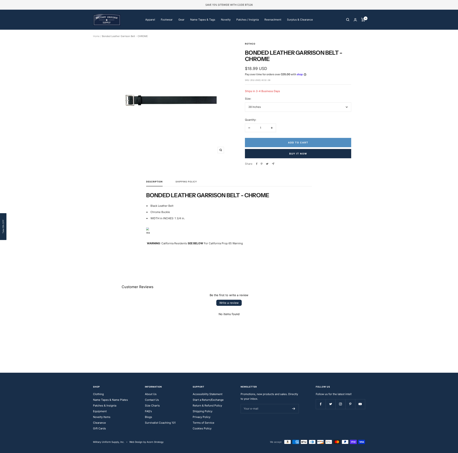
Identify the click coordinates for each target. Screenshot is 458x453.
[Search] (347, 19)
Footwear (167, 19)
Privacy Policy (201, 417)
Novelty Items (101, 417)
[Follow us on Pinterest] (350, 404)
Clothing (98, 394)
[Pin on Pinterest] (261, 164)
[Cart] (363, 19)
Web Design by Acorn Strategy (146, 441)
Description (154, 181)
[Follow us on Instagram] (340, 404)
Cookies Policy (202, 428)
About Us (151, 394)
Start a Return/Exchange (208, 399)
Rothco (250, 43)
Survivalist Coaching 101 (160, 422)
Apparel (150, 19)
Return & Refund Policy (207, 405)
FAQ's (148, 411)
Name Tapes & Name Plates (110, 399)
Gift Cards (99, 428)
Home (96, 36)
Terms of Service (203, 422)
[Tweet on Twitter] (267, 164)
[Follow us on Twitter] (330, 404)
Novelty (226, 19)
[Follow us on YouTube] (360, 404)
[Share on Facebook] (256, 164)
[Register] (293, 408)
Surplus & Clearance (300, 19)
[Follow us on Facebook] (321, 404)
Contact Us (152, 399)
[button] (3, 226)
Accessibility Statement (207, 394)
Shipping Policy (186, 181)
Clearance (99, 422)
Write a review (229, 303)
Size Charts (152, 405)
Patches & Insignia (104, 405)
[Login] (355, 19)
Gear (181, 19)
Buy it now (298, 153)
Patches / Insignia (247, 19)
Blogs (148, 417)
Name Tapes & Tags (202, 19)
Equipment (100, 411)
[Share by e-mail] (273, 164)
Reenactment (272, 19)
